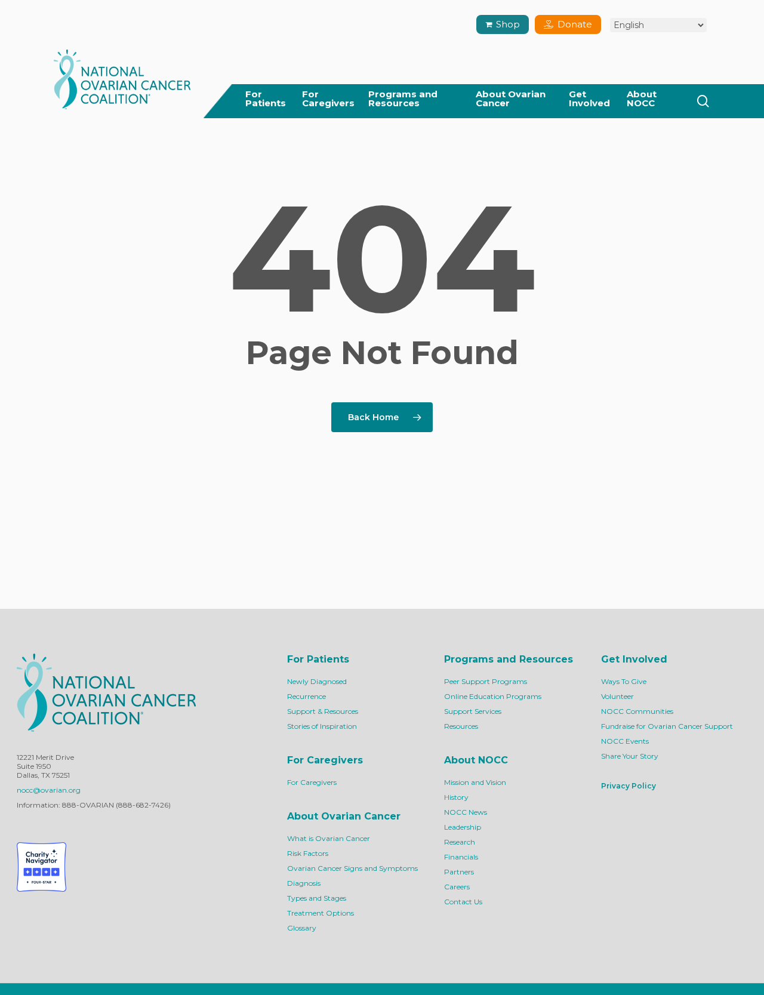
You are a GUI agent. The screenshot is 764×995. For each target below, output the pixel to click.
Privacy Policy (628, 785)
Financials (461, 856)
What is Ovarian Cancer (328, 838)
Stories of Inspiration (322, 726)
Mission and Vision (475, 782)
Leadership (462, 827)
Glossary (301, 927)
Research (459, 841)
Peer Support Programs (485, 681)
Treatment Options (320, 912)
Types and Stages (316, 898)
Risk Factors (307, 853)
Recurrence (306, 696)
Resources (461, 726)
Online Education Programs (492, 696)
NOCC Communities (637, 711)
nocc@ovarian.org (49, 789)
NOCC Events (625, 741)
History (456, 797)
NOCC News (465, 812)
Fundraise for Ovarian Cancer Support (667, 726)
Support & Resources (322, 711)
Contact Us (463, 901)
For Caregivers (312, 782)
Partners (459, 871)
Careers (457, 886)
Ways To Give (623, 681)
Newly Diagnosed (317, 681)
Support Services (472, 711)
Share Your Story (629, 755)
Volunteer (617, 696)
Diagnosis (304, 883)
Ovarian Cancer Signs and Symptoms (352, 868)
